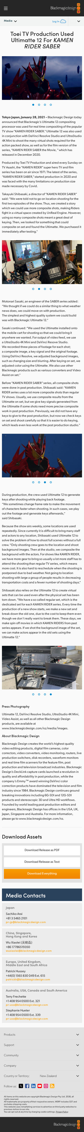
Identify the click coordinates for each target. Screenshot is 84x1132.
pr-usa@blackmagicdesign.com (27, 1005)
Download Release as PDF (42, 850)
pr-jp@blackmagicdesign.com (26, 922)
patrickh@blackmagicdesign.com (28, 979)
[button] (33, 105)
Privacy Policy (62, 1111)
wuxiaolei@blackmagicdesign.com (29, 950)
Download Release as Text (42, 861)
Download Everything (42, 873)
